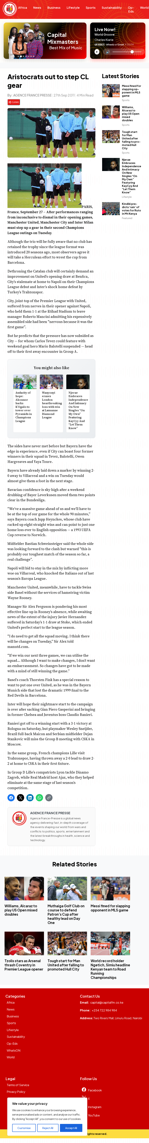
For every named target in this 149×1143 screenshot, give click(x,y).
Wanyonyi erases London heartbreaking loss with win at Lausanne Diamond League (52, 405)
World (11, 1057)
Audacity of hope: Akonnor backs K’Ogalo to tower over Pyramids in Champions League (23, 407)
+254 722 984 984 (104, 1010)
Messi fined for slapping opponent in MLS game (131, 90)
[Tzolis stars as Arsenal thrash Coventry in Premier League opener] (24, 943)
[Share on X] (20, 797)
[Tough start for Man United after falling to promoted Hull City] (67, 943)
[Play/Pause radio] (96, 52)
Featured (127, 218)
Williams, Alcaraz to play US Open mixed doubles (130, 114)
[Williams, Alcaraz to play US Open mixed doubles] (24, 888)
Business (54, 7)
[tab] (18, 56)
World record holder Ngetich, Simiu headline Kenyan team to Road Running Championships (110, 969)
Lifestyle (73, 7)
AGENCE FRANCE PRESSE (32, 95)
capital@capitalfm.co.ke (106, 1002)
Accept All (71, 1128)
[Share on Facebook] (11, 797)
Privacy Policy (16, 1092)
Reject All (47, 1128)
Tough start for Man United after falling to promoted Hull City (131, 140)
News (37, 7)
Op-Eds (131, 9)
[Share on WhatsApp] (39, 797)
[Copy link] (49, 797)
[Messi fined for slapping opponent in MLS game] (110, 888)
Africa (22, 7)
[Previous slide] (7, 40)
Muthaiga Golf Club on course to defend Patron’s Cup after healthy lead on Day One (66, 914)
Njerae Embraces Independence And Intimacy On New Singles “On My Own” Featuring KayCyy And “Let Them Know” (78, 410)
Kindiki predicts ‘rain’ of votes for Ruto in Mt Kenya (131, 208)
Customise (24, 1128)
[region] (47, 1117)
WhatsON (13, 1050)
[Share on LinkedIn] (30, 797)
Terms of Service (18, 1085)
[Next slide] (45, 40)
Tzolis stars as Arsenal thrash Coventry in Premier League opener (24, 965)
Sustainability (112, 7)
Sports (91, 7)
